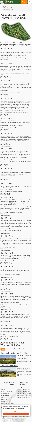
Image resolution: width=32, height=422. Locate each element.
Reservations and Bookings (7, 403)
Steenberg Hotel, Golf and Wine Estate (14, 353)
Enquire (3, 349)
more (20, 363)
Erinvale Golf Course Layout (23, 391)
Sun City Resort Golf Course (23, 395)
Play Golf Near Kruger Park (23, 397)
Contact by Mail (5, 393)
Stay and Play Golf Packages (24, 393)
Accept (16, 414)
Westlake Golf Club (8, 9)
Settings (16, 411)
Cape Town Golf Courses (9, 366)
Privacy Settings (16, 419)
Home (4, 6)
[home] (9, 2)
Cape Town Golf (8, 7)
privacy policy (8, 408)
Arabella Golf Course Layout (23, 389)
